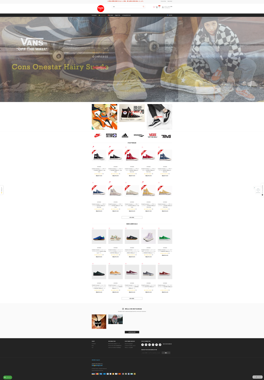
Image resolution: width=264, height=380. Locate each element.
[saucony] (139, 135)
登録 (171, 6)
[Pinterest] (156, 344)
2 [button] (132, 98)
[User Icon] (163, 7)
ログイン (166, 6)
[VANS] (152, 135)
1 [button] (131, 98)
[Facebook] (142, 344)
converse (99, 166)
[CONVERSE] (111, 135)
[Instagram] (153, 344)
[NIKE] (97, 135)
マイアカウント (167, 7)
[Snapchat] (160, 344)
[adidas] (125, 135)
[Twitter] (146, 344)
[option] (132, 59)
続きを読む (132, 217)
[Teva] (166, 136)
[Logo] (101, 8)
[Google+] (149, 344)
